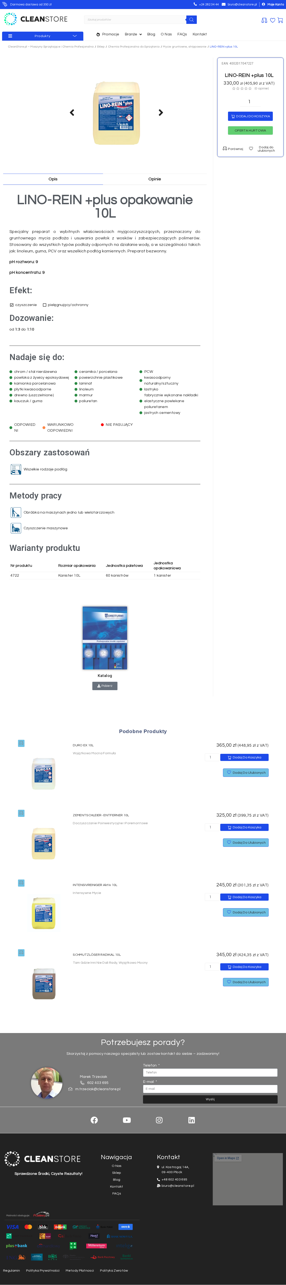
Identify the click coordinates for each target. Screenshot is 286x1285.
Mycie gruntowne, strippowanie (184, 46)
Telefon (150, 1065)
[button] (250, 131)
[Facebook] (94, 1120)
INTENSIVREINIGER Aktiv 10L (95, 885)
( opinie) (262, 88)
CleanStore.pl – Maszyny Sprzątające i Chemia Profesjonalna (51, 46)
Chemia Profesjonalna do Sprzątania (134, 46)
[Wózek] (280, 19)
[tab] (53, 179)
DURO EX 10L (83, 745)
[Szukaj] (191, 19)
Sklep (100, 46)
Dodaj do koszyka (253, 116)
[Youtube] (127, 1120)
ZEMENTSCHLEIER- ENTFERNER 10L (101, 815)
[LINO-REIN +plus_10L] (117, 112)
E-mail (149, 1082)
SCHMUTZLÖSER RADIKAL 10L (97, 954)
